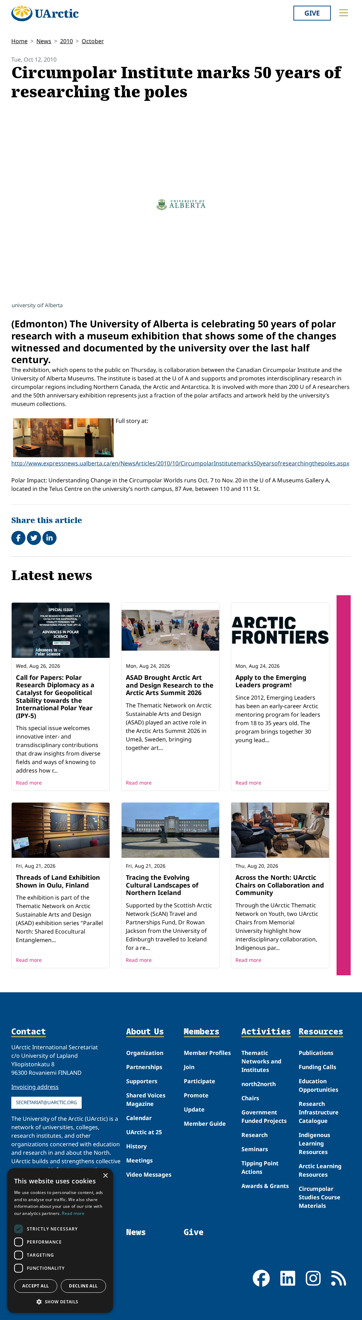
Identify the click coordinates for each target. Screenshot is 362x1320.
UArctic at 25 (144, 1132)
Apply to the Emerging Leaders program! (270, 681)
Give (312, 13)
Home (19, 41)
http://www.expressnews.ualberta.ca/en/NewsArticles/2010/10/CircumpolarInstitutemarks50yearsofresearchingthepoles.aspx (180, 463)
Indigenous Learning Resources (314, 1143)
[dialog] (60, 1240)
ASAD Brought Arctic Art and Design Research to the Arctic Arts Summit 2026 (170, 685)
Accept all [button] (35, 1286)
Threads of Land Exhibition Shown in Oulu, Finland (58, 881)
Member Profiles (207, 1053)
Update (194, 1109)
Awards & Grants (265, 1186)
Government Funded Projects (264, 1116)
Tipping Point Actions (260, 1167)
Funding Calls (317, 1067)
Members (202, 1031)
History (136, 1146)
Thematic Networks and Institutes (261, 1061)
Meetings (139, 1160)
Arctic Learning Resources (320, 1170)
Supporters (141, 1081)
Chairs (250, 1098)
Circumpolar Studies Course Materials (319, 1197)
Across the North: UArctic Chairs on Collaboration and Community (279, 885)
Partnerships (144, 1067)
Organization (144, 1053)
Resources (321, 1031)
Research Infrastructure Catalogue (319, 1112)
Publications (316, 1053)
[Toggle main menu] (344, 13)
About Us (145, 1031)
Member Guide (205, 1123)
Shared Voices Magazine (145, 1099)
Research (254, 1135)
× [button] (105, 1175)
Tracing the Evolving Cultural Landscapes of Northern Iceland (162, 885)
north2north (258, 1084)
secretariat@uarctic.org (46, 1102)
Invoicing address (35, 1087)
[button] (60, 1301)
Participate (199, 1081)
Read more (29, 782)
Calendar (139, 1118)
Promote (196, 1095)
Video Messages (148, 1174)
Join (189, 1067)
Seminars (254, 1149)
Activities (266, 1031)
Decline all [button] (83, 1286)
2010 (66, 41)
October (93, 41)
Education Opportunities (318, 1085)
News (43, 41)
